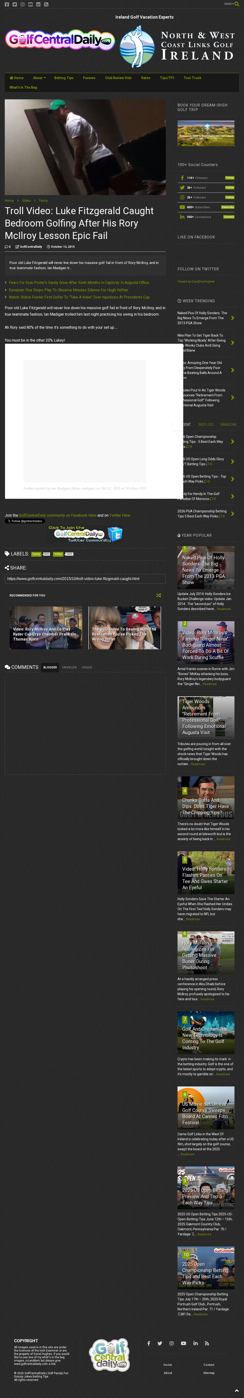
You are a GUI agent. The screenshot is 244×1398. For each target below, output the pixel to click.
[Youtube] (30, 4)
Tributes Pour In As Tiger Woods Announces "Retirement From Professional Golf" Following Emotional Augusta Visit (204, 713)
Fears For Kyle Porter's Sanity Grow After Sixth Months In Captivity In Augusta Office (79, 282)
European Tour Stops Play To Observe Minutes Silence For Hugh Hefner (68, 290)
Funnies (89, 78)
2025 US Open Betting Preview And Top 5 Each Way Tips (205, 1196)
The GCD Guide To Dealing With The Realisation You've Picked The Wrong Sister (124, 634)
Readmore (224, 609)
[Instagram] (22, 4)
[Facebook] (7, 4)
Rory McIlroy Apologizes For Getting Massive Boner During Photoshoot (199, 955)
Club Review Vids (118, 78)
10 (186, 1254)
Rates (145, 78)
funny (43, 200)
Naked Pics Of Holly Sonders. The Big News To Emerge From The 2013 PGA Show (203, 570)
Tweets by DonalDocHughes (196, 281)
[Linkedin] (38, 4)
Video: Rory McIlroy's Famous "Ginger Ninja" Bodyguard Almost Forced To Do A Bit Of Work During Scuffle (205, 645)
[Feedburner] (46, 4)
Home (18, 78)
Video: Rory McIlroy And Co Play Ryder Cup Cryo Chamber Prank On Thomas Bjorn (44, 634)
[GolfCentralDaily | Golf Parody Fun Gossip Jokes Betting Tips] (60, 48)
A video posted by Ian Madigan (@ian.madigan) (59, 488)
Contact (208, 1365)
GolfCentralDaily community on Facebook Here (58, 515)
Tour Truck (192, 78)
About (37, 78)
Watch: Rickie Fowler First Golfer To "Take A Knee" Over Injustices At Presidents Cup (79, 297)
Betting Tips (64, 78)
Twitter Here (119, 515)
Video (26, 200)
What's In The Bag (23, 87)
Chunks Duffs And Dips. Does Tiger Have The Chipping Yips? (205, 806)
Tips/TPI (167, 78)
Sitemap (208, 1373)
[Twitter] (15, 4)
